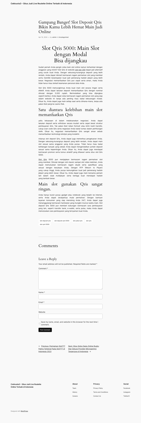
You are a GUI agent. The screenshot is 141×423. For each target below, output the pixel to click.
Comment (43, 268)
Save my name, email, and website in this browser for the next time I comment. (69, 323)
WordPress (24, 411)
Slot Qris (43, 159)
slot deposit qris (45, 221)
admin (54, 37)
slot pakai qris (77, 221)
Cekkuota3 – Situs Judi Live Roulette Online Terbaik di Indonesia (41, 3)
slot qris (88, 221)
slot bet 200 (80, 70)
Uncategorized (64, 37)
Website (42, 312)
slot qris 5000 (44, 224)
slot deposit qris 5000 (61, 221)
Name (42, 292)
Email (41, 302)
